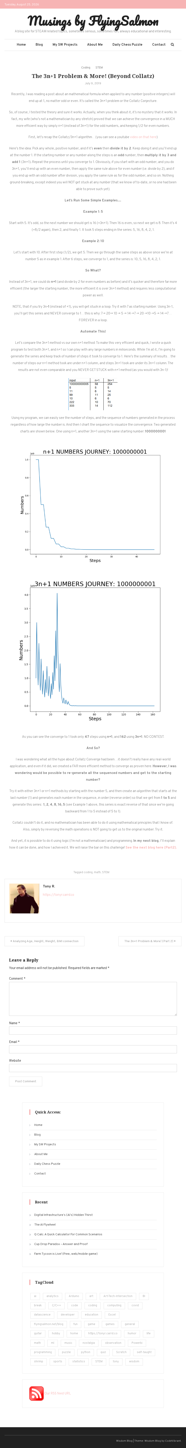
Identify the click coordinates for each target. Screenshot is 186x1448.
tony (116, 1361)
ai (35, 1296)
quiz (103, 1352)
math (97, 872)
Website (15, 1061)
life (149, 1333)
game (91, 1324)
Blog (39, 45)
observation (113, 1343)
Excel (112, 1315)
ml (52, 1343)
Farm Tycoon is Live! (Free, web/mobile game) (66, 1254)
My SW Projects (65, 45)
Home (21, 45)
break (38, 1305)
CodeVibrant (173, 1441)
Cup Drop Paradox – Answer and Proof (61, 1244)
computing (114, 1305)
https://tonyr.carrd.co (58, 895)
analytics (52, 1296)
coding (88, 872)
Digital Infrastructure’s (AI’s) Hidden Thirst (63, 1215)
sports (57, 1361)
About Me (95, 45)
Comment (17, 979)
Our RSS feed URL (57, 1393)
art (91, 1296)
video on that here (143, 137)
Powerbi (137, 1343)
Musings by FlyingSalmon (93, 20)
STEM (99, 68)
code (74, 1305)
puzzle (66, 1352)
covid (135, 1305)
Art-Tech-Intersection (117, 1296)
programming (43, 1352)
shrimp (38, 1361)
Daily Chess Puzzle (127, 45)
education (91, 1315)
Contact (159, 45)
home (74, 1333)
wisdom (134, 1361)
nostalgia (89, 1343)
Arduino (74, 1296)
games (110, 1324)
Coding (85, 68)
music (68, 1343)
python (85, 1352)
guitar (38, 1333)
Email (14, 1042)
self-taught (144, 1352)
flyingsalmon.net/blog (48, 1324)
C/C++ (56, 1305)
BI (144, 1296)
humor (132, 1333)
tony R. (49, 886)
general (130, 1324)
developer (68, 1315)
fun (75, 1324)
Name (14, 1023)
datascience (42, 1315)
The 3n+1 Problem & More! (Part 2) (148, 941)
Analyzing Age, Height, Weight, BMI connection (45, 941)
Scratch (121, 1352)
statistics (78, 1361)
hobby (56, 1333)
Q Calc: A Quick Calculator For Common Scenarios (68, 1234)
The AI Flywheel (45, 1225)
